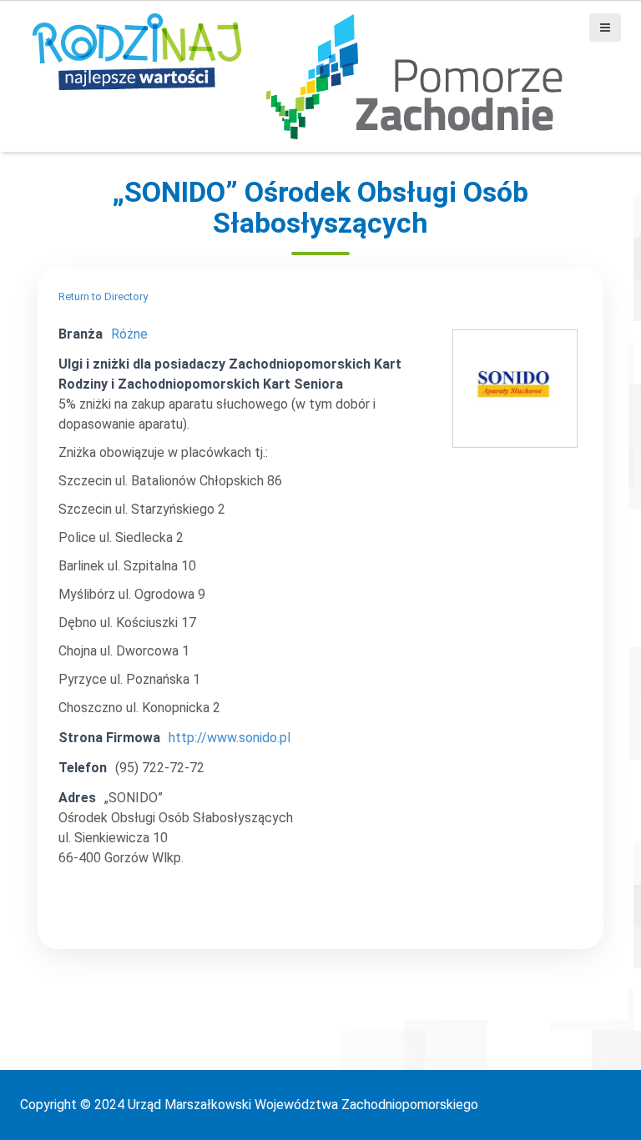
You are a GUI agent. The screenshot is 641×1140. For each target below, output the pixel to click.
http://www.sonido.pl (229, 738)
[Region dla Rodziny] (137, 50)
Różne (129, 334)
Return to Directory (103, 296)
